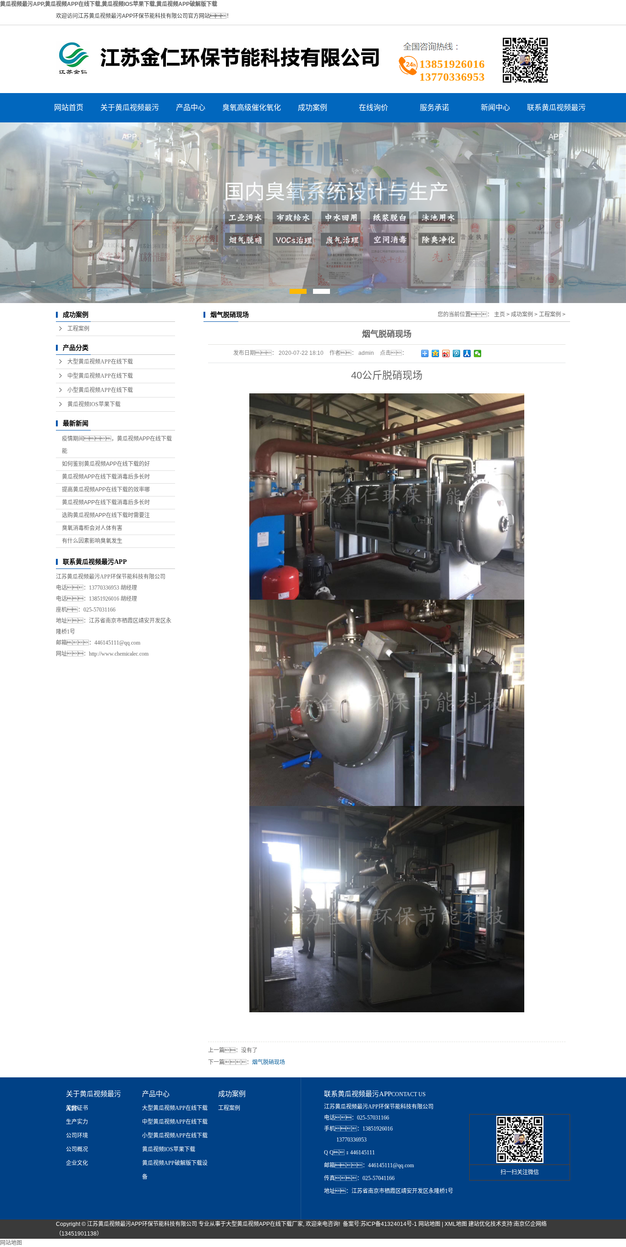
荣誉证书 (77, 1108)
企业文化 (77, 1163)
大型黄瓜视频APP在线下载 (100, 362)
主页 (499, 314)
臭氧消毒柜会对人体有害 (92, 528)
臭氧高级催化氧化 (251, 107)
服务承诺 (434, 107)
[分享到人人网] (467, 353)
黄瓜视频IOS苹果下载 (94, 404)
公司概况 (77, 1149)
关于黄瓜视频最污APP (129, 113)
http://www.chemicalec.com (118, 654)
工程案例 (78, 329)
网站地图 (429, 1224)
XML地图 (456, 1224)
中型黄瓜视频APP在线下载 (100, 376)
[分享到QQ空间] (435, 353)
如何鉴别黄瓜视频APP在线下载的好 (106, 464)
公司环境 (77, 1135)
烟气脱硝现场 (268, 1062)
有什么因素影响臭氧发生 (92, 541)
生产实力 (77, 1122)
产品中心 (190, 107)
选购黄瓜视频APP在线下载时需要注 (106, 515)
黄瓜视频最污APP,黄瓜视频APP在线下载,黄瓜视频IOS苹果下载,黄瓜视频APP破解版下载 (108, 4)
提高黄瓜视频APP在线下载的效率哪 (106, 489)
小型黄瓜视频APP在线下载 (100, 390)
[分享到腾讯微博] (457, 353)
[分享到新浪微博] (446, 353)
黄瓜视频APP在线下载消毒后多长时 (106, 477)
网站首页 (68, 107)
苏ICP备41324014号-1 (389, 1224)
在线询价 (373, 107)
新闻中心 (495, 107)
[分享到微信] (478, 353)
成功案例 (312, 107)
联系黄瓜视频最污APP (556, 113)
